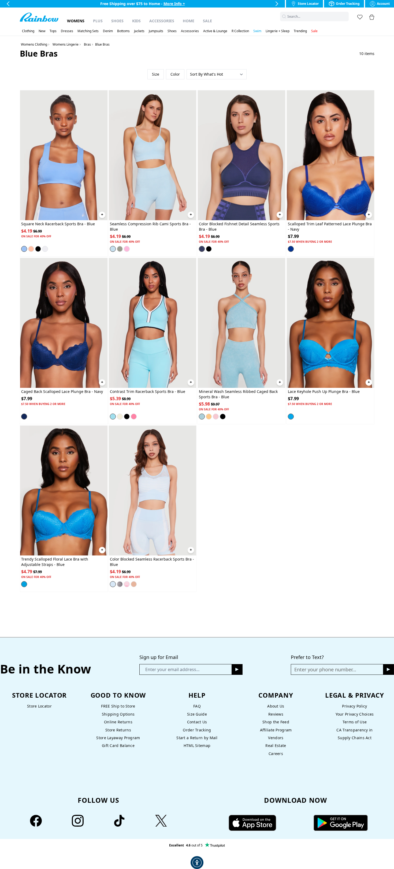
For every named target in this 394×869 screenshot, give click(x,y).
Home (188, 20)
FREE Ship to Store (118, 706)
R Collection (240, 31)
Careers (276, 753)
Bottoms (123, 31)
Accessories (161, 20)
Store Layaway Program (118, 737)
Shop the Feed (275, 721)
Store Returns (118, 729)
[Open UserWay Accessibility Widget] (197, 862)
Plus (98, 20)
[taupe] (134, 584)
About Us (275, 706)
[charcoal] (223, 416)
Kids (136, 20)
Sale (207, 20)
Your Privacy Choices (355, 714)
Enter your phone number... (325, 669)
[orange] (209, 416)
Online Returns (118, 721)
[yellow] (120, 416)
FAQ (197, 706)
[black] (38, 249)
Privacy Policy (354, 706)
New (42, 31)
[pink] (127, 249)
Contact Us (197, 721)
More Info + (174, 3)
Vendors (275, 737)
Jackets (139, 31)
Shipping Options (118, 714)
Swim (257, 31)
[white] (45, 249)
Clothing (28, 31)
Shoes (117, 20)
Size (155, 74)
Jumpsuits (156, 31)
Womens (75, 20)
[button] (345, 16)
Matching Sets (88, 31)
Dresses (67, 31)
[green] (120, 249)
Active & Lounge (215, 31)
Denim (108, 31)
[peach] (31, 249)
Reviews (275, 714)
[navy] (291, 249)
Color (175, 74)
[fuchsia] (127, 584)
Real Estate (275, 745)
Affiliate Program (276, 729)
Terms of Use (355, 721)
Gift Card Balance (118, 745)
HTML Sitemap (197, 745)
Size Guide (197, 714)
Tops (53, 31)
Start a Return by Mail (196, 737)
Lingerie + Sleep (277, 31)
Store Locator (39, 706)
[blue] (24, 249)
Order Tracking (197, 729)
